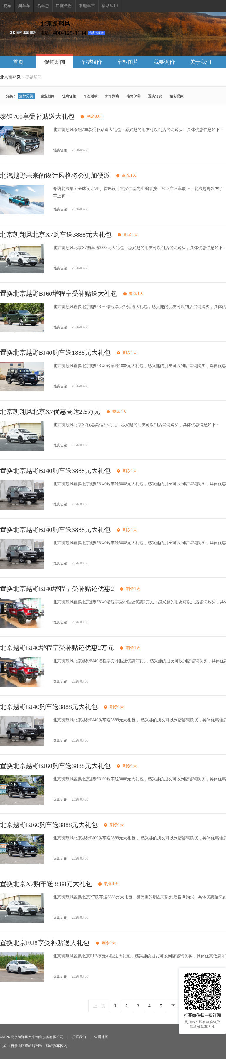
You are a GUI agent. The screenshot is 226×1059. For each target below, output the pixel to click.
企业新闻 (48, 96)
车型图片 (127, 62)
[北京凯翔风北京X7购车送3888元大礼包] (22, 272)
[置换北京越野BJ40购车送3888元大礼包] (22, 508)
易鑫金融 (64, 6)
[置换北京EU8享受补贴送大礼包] (22, 980)
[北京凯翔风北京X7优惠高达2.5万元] (22, 449)
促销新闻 (54, 62)
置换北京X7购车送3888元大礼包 (46, 883)
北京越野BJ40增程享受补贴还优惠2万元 (57, 647)
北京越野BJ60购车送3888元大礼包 (49, 824)
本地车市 (87, 6)
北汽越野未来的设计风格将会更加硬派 (55, 175)
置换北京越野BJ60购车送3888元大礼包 (55, 765)
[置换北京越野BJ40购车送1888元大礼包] (22, 390)
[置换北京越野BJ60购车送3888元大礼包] (22, 803)
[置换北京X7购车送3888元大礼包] (22, 921)
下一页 (177, 1005)
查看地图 (101, 1037)
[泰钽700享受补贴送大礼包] (22, 154)
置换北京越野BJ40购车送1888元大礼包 (55, 352)
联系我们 (79, 1037)
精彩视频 (177, 96)
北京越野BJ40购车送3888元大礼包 (49, 706)
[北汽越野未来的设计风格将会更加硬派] (22, 213)
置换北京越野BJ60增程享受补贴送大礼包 (58, 293)
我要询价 (164, 62)
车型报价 (91, 62)
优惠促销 (69, 96)
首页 (18, 62)
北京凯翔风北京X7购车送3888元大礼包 (56, 234)
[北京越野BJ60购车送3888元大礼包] (22, 862)
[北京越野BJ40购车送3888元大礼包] (22, 744)
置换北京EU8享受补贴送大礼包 (44, 943)
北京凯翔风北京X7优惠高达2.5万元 (50, 411)
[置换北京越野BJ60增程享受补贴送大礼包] (22, 331)
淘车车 (24, 6)
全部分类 (26, 96)
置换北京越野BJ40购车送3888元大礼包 (55, 470)
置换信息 (155, 96)
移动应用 (110, 6)
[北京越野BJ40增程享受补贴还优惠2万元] (22, 685)
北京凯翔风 (10, 77)
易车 (7, 6)
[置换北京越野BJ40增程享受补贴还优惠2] (22, 626)
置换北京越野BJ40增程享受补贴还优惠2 (57, 588)
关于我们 (200, 62)
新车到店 (112, 96)
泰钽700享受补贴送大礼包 (37, 116)
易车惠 (43, 6)
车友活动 (91, 96)
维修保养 (134, 96)
